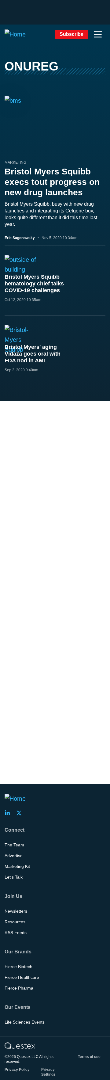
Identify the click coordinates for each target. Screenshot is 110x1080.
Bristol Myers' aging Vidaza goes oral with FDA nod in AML (33, 354)
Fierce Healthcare (22, 977)
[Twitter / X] (20, 813)
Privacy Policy (17, 1069)
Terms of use (89, 1057)
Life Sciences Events (25, 1022)
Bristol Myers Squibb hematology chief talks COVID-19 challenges (34, 283)
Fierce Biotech (18, 966)
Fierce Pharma (19, 988)
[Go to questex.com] (20, 1045)
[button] (97, 34)
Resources (15, 921)
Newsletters (16, 911)
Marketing (15, 162)
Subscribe (71, 34)
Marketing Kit (17, 866)
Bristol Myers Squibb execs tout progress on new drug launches (52, 182)
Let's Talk (14, 877)
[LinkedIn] (9, 813)
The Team (14, 844)
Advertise (14, 855)
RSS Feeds (16, 932)
